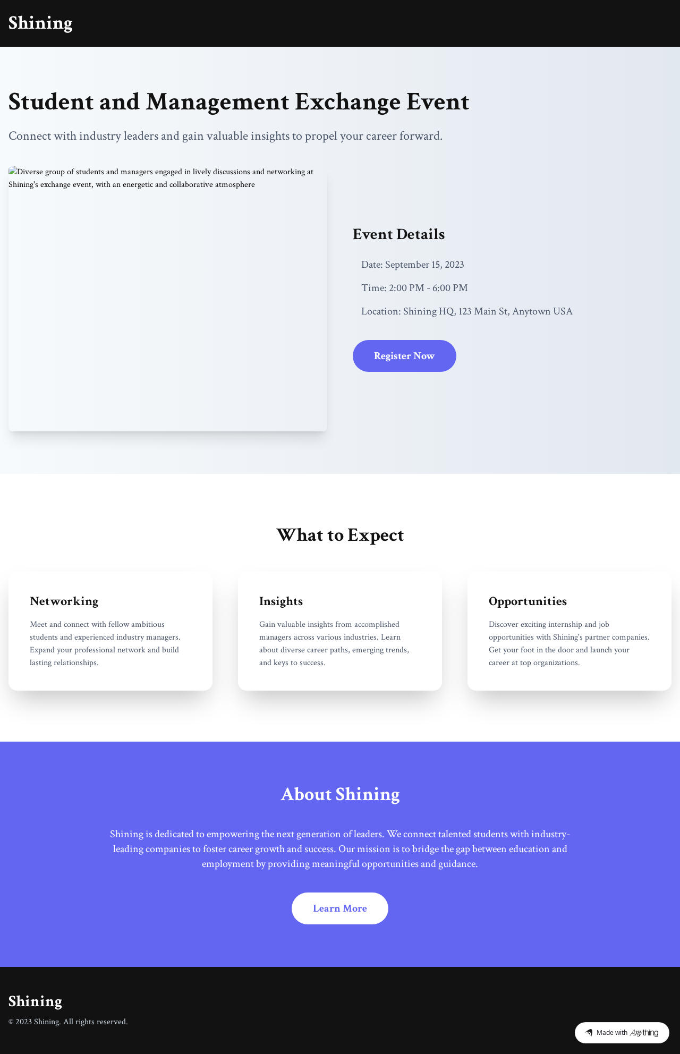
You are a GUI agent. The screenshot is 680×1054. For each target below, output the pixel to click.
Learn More (340, 908)
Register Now (404, 356)
